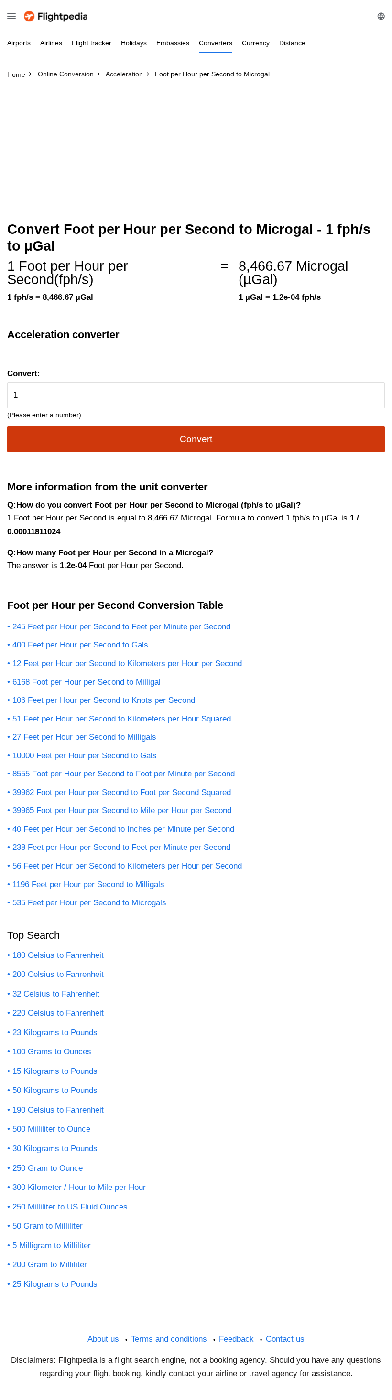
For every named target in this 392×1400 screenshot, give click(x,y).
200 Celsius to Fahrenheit (58, 974)
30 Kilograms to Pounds (55, 1148)
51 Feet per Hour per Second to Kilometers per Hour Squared (121, 718)
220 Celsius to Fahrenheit (58, 1013)
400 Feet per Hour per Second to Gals (80, 644)
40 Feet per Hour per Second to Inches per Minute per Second (123, 829)
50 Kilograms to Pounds (55, 1090)
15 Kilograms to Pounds (55, 1071)
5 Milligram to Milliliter (51, 1245)
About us (103, 1339)
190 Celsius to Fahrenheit (58, 1109)
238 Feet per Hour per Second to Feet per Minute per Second (121, 847)
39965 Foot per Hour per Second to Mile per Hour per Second (121, 810)
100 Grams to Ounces (51, 1051)
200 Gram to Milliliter (49, 1264)
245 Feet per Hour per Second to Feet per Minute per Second (121, 626)
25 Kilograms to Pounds (55, 1284)
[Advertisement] (196, 154)
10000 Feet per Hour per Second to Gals (84, 755)
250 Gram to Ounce (47, 1168)
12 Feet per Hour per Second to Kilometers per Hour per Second (127, 663)
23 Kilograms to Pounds (55, 1032)
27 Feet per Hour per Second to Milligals (84, 737)
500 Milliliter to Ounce (51, 1129)
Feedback (236, 1339)
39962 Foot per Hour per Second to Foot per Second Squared (121, 792)
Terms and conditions (169, 1339)
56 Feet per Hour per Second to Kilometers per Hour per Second (127, 865)
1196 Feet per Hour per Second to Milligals (88, 884)
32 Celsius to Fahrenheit (55, 993)
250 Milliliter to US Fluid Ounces (70, 1206)
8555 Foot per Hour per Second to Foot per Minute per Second (123, 773)
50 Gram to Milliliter (47, 1225)
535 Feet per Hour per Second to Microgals (89, 902)
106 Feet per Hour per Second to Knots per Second (103, 700)
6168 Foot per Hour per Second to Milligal (86, 682)
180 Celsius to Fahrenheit (58, 955)
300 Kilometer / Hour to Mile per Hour (79, 1187)
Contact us (285, 1339)
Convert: (23, 373)
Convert (196, 439)
